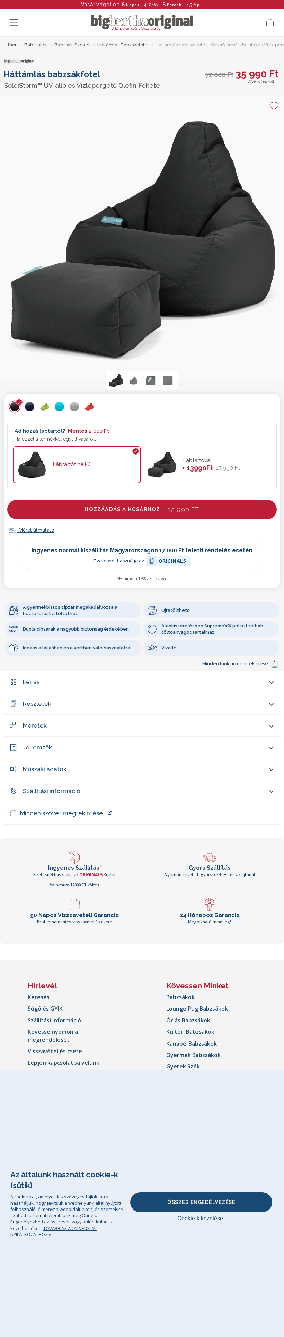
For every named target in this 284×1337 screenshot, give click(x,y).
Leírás (31, 681)
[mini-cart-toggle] (270, 22)
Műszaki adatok (44, 769)
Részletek (37, 703)
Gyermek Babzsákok (193, 1055)
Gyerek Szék (183, 1066)
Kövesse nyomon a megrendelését (53, 1035)
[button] (116, 380)
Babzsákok (180, 997)
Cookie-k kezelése (200, 1218)
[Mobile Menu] (13, 23)
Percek (174, 5)
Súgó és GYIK (45, 1008)
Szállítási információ (51, 791)
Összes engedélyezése (201, 1202)
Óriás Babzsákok (188, 1020)
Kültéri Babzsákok (190, 1032)
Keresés (39, 997)
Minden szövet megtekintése (61, 813)
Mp (197, 5)
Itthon (12, 44)
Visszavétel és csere (55, 1051)
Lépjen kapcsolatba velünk (63, 1062)
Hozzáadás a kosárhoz (142, 509)
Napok (132, 5)
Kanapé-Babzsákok (191, 1043)
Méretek (35, 725)
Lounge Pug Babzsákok (197, 1008)
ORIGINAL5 (172, 561)
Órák (154, 5)
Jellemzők (37, 747)
